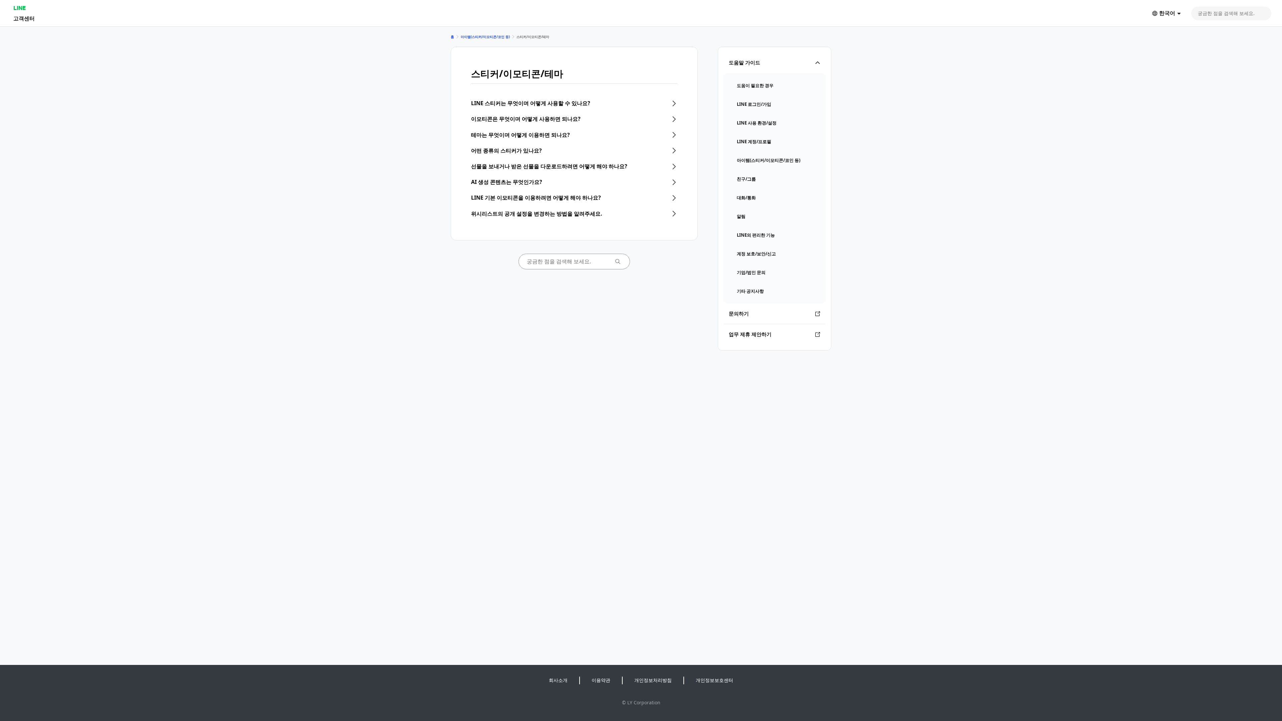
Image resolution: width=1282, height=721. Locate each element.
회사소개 (558, 680)
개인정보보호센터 (714, 680)
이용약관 (601, 680)
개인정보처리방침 (653, 680)
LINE (19, 7)
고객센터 (24, 18)
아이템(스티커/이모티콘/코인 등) (485, 36)
